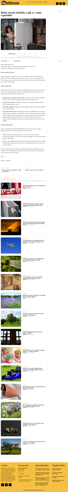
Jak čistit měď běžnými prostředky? (57, 473)
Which (5, 156)
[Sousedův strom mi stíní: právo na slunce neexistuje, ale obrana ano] (11, 319)
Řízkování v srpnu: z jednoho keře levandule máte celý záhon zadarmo (34, 295)
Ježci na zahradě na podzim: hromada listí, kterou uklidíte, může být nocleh (33, 405)
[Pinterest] (30, 53)
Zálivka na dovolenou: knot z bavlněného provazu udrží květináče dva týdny (33, 259)
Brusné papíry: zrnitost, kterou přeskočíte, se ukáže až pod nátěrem (34, 387)
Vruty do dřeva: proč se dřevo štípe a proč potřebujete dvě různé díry (33, 423)
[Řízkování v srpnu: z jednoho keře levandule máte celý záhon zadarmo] (11, 300)
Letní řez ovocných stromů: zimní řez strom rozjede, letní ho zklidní (34, 442)
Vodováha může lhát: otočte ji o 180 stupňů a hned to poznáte (34, 186)
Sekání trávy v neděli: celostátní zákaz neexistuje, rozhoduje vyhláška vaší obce (33, 369)
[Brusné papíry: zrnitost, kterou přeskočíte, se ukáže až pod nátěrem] (11, 392)
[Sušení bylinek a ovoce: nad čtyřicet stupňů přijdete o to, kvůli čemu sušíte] (11, 355)
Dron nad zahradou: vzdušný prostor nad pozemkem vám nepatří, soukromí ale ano (33, 241)
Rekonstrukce (26, 275)
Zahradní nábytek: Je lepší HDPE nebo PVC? (58, 481)
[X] (24, 53)
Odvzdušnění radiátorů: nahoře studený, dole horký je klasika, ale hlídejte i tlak (33, 204)
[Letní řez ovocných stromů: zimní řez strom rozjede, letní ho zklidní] (11, 447)
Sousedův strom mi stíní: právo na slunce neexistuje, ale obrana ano (33, 314)
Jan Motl (25, 188)
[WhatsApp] (35, 53)
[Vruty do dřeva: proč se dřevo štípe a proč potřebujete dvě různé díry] (11, 428)
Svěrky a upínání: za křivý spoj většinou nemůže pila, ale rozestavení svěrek (33, 277)
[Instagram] (60, 3)
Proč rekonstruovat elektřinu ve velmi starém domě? (11, 170)
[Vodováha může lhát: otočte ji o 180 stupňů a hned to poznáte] (11, 191)
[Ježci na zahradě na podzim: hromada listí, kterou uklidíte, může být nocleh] (11, 410)
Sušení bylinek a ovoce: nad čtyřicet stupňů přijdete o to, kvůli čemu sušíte (34, 350)
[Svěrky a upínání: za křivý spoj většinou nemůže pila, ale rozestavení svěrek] (11, 282)
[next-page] (4, 458)
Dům (24, 202)
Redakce (9, 61)
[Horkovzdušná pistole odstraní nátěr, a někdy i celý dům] (11, 337)
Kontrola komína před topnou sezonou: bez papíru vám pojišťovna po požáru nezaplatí (34, 222)
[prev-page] (2, 458)
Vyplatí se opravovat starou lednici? (34, 170)
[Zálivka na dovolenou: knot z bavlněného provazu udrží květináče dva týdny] (11, 264)
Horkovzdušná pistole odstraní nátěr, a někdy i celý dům (33, 332)
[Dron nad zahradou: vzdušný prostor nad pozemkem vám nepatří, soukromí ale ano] (11, 245)
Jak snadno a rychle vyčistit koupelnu (58, 477)
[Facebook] (57, 3)
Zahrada (25, 238)
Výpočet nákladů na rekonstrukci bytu (56, 469)
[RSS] (64, 3)
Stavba (24, 385)
